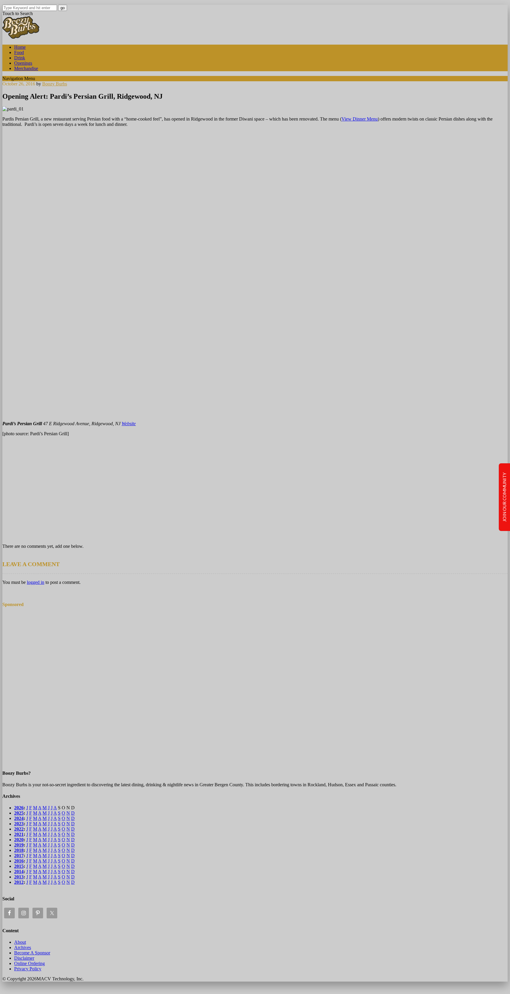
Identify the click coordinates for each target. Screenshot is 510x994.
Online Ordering (29, 963)
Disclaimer (24, 958)
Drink (19, 57)
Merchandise (26, 68)
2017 (19, 855)
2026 (19, 807)
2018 (19, 850)
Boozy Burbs (54, 83)
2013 (19, 876)
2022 (19, 828)
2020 (19, 839)
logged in (35, 582)
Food (19, 52)
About (20, 942)
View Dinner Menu (359, 118)
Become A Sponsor (32, 952)
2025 (19, 813)
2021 (19, 834)
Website (129, 423)
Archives (22, 947)
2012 (19, 882)
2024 (19, 818)
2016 (19, 860)
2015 (19, 866)
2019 (19, 844)
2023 (19, 823)
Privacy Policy (27, 968)
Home (20, 47)
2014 (19, 871)
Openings (23, 63)
